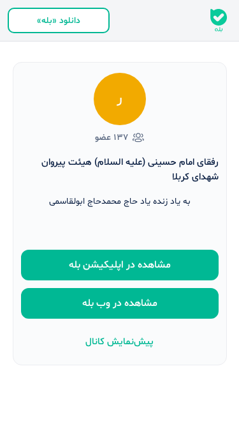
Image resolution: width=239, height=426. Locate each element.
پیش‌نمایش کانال (119, 342)
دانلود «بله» (58, 21)
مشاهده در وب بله (119, 303)
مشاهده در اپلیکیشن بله (120, 265)
